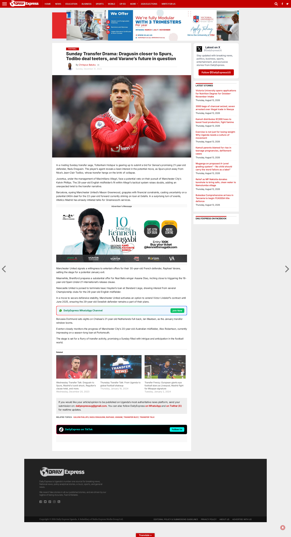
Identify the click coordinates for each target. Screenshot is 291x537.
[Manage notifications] (282, 527)
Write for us (168, 4)
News (58, 4)
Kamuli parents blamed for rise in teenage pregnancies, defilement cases (213, 150)
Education (71, 4)
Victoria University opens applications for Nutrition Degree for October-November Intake (216, 93)
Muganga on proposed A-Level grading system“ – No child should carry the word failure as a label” (214, 166)
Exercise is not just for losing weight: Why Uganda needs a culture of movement (215, 135)
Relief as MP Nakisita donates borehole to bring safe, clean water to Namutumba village (216, 182)
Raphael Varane (114, 417)
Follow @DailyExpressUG (216, 72)
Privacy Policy (208, 519)
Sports (100, 4)
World (111, 4)
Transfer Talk (147, 417)
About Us (224, 519)
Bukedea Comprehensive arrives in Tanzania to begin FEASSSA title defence (214, 198)
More (133, 4)
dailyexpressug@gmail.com (91, 405)
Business (86, 4)
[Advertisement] (145, 487)
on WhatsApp (153, 405)
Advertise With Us (242, 519)
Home (48, 4)
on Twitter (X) (174, 405)
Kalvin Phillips (81, 417)
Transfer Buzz (131, 417)
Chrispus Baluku (87, 64)
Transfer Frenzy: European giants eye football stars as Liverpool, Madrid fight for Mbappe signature (164, 385)
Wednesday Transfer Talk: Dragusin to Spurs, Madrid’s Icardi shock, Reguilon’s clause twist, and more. (76, 385)
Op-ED (123, 4)
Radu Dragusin (97, 417)
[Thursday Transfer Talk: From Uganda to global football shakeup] (120, 367)
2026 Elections (149, 4)
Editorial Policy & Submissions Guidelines (176, 519)
